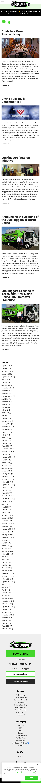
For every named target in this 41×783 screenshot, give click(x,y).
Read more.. (6, 85)
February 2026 (6, 371)
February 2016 (6, 515)
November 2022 (7, 402)
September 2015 (7, 529)
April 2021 (5, 443)
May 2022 (5, 415)
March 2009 (6, 626)
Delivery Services (20, 712)
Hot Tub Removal (20, 710)
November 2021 (7, 426)
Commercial (20, 715)
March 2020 (6, 454)
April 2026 (5, 368)
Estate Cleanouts (20, 702)
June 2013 (5, 559)
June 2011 (5, 587)
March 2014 (6, 546)
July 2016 (5, 504)
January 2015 (6, 535)
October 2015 (6, 526)
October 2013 (6, 554)
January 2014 (6, 551)
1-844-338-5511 (20, 664)
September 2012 (7, 582)
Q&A (20, 728)
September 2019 (7, 457)
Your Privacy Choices (19, 743)
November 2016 (7, 496)
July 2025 (5, 379)
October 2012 (6, 579)
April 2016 (5, 510)
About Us (20, 725)
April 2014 (5, 543)
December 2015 (7, 521)
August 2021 (6, 432)
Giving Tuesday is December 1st (13, 100)
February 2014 (6, 548)
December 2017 (7, 476)
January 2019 (6, 468)
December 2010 (7, 601)
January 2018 (6, 474)
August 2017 (6, 487)
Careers (20, 733)
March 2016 (6, 512)
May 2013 (5, 562)
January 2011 (6, 598)
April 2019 (5, 460)
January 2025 (6, 385)
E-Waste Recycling (20, 705)
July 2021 (5, 435)
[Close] (37, 765)
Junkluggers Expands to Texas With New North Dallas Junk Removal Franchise (18, 295)
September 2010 (7, 607)
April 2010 (5, 609)
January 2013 (6, 570)
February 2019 (6, 465)
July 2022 (5, 410)
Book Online (20, 653)
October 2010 (6, 604)
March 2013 (6, 568)
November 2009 (7, 618)
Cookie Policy (32, 773)
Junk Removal (20, 695)
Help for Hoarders (20, 707)
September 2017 (7, 485)
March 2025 (6, 382)
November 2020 (7, 451)
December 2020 (7, 449)
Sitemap (20, 745)
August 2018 (6, 471)
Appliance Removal (20, 697)
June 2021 (5, 438)
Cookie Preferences (22, 773)
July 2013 (5, 557)
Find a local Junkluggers (20, 674)
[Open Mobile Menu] (2, 2)
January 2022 (6, 424)
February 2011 (6, 595)
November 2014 (7, 540)
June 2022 (5, 413)
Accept (31, 777)
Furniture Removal (20, 700)
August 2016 (6, 501)
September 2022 (7, 407)
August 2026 (6, 366)
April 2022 (5, 418)
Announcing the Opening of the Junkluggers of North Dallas (20, 219)
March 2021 (6, 446)
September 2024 (7, 396)
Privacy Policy (20, 740)
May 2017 (5, 490)
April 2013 (5, 565)
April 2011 (5, 593)
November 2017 (7, 479)
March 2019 (6, 463)
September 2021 (7, 429)
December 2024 (7, 388)
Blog (20, 730)
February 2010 (6, 612)
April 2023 (5, 399)
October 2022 (6, 404)
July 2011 (5, 584)
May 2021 (5, 440)
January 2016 (6, 518)
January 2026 (6, 374)
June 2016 (5, 507)
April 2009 (5, 623)
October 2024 (6, 393)
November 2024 (7, 391)
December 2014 (7, 537)
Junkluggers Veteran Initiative (16, 159)
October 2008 (6, 629)
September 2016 (7, 498)
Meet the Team (21, 738)
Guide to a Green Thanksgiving (13, 33)
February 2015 (6, 532)
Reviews (20, 756)
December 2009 (7, 615)
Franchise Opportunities (20, 681)
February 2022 (6, 421)
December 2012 (7, 573)
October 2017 (6, 482)
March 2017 (6, 493)
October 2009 (6, 620)
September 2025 (7, 377)
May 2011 (5, 590)
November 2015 (7, 523)
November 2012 (7, 576)
